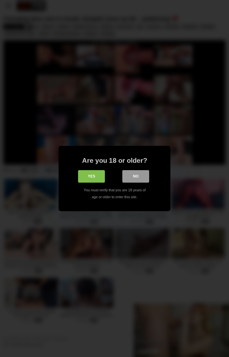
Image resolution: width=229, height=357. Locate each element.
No (135, 176)
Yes (91, 176)
